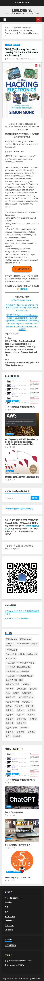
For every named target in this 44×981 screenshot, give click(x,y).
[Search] (32, 19)
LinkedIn (9, 929)
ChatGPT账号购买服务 (22, 797)
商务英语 (9, 688)
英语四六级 (21, 719)
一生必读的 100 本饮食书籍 (17, 671)
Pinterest (9, 925)
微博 (6, 911)
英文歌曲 (29, 706)
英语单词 (9, 714)
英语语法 (9, 732)
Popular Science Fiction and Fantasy (21, 654)
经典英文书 (27, 701)
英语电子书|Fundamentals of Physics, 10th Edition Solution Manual (22, 362)
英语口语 (20, 714)
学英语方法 (21, 688)
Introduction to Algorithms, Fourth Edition (22, 462)
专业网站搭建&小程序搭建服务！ (22, 830)
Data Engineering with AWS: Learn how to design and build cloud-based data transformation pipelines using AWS (22, 424)
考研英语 (18, 706)
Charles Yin (10, 59)
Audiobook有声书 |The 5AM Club (22, 863)
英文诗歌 (20, 710)
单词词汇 (26, 684)
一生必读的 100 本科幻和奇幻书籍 (20, 662)
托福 (8, 693)
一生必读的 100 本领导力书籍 (18, 667)
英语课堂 (20, 732)
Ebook (39, 19)
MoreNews (24, 978)
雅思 (8, 736)
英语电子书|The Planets (22, 300)
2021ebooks (11, 639)
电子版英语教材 (12, 701)
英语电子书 (16, 27)
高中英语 (17, 736)
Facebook (9, 920)
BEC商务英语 (11, 649)
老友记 (8, 706)
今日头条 (8, 902)
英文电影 (9, 710)
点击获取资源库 (22, 269)
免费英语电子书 (12, 684)
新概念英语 (10, 697)
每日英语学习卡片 (26, 697)
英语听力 (9, 719)
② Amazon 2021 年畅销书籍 (17, 618)
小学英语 (33, 688)
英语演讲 (9, 723)
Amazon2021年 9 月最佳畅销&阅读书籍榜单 (21, 644)
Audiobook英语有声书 (13, 872)
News (9, 401)
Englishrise (22, 10)
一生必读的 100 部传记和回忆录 (19, 675)
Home (7, 27)
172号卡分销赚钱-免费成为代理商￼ (22, 392)
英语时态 (33, 719)
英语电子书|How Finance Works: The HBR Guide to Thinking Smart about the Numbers (22, 308)
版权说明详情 (10, 945)
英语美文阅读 (11, 727)
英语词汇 (24, 727)
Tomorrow (10, 658)
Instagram (10, 916)
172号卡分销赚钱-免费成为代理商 (19, 508)
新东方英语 (26, 693)
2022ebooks (25, 639)
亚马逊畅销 (8, 45)
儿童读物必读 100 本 (14, 680)
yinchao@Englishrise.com (20, 960)
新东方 (16, 693)
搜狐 (6, 907)
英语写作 (31, 710)
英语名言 (31, 714)
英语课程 (31, 732)
